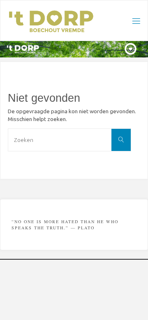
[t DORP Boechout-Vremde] (51, 21)
